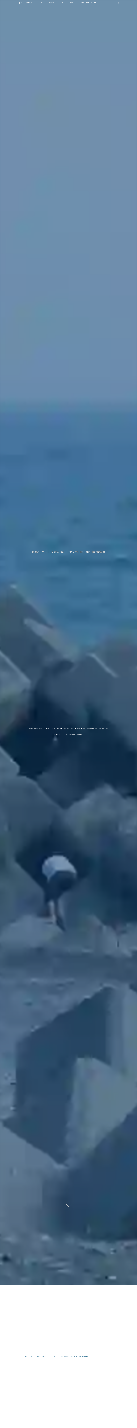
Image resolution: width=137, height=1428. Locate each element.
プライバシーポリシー (88, 3)
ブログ (40, 3)
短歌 (71, 3)
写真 (62, 3)
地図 (78, 728)
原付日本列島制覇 (88, 728)
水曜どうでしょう (68, 728)
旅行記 (51, 3)
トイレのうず (25, 2)
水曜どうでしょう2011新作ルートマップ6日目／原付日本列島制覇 (68, 552)
